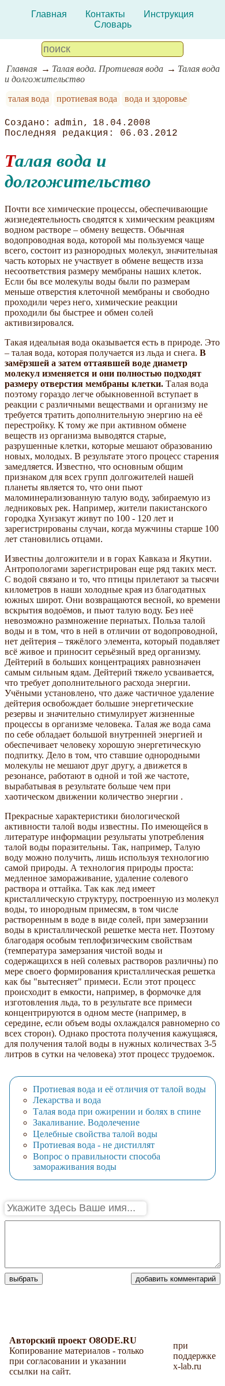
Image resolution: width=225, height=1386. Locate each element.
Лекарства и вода (67, 1100)
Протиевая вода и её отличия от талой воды (119, 1089)
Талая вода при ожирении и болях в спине (117, 1111)
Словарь (113, 24)
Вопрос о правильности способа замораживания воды (96, 1161)
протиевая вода (87, 98)
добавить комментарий (176, 1278)
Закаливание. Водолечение (86, 1122)
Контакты (105, 14)
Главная (49, 14)
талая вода (28, 98)
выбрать (23, 1278)
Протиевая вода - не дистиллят (94, 1145)
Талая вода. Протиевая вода (107, 69)
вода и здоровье (156, 98)
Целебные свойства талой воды (95, 1134)
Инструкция (169, 14)
